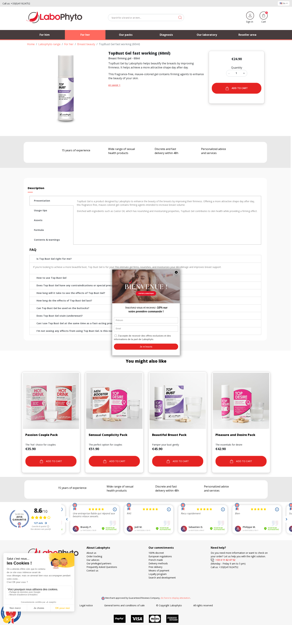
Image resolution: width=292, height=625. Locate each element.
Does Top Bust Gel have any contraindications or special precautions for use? (83, 285)
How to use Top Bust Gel (51, 277)
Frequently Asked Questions (102, 567)
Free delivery (155, 567)
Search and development (162, 577)
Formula (39, 230)
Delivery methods (158, 563)
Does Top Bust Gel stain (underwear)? (59, 315)
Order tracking (94, 556)
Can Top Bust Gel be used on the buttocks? (62, 308)
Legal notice (86, 605)
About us (91, 552)
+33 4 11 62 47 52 (224, 559)
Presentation (42, 200)
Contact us (92, 570)
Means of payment (159, 570)
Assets (38, 220)
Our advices (93, 559)
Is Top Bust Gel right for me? (54, 258)
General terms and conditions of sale (124, 605)
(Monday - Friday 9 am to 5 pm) (228, 563)
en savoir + (114, 85)
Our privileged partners (99, 563)
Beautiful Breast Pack (169, 435)
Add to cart (240, 88)
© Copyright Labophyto (169, 605)
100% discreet (156, 552)
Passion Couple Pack (41, 435)
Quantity (236, 67)
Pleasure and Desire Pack (235, 435)
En (284, 3)
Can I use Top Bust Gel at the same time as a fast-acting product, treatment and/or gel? (91, 323)
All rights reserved (203, 605)
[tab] (51, 201)
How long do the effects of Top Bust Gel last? (64, 300)
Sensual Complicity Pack (108, 435)
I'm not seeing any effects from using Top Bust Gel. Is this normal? (77, 330)
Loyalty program (158, 574)
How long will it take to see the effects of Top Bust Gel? (70, 293)
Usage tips (40, 210)
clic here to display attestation (175, 598)
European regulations (160, 556)
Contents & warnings (47, 239)
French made (156, 559)
